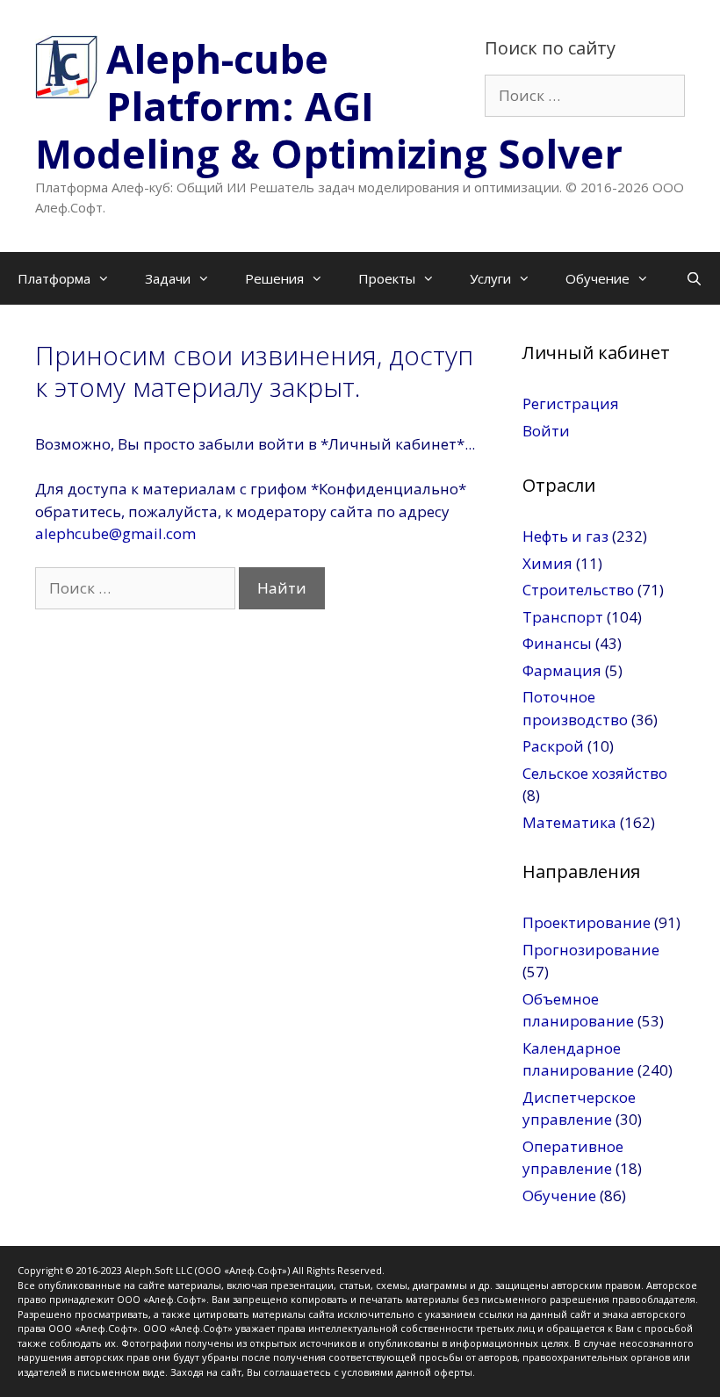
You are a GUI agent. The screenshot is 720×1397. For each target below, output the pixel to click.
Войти (546, 431)
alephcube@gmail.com (115, 533)
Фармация (561, 670)
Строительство (578, 590)
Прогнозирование (590, 950)
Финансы (557, 643)
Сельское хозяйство (594, 773)
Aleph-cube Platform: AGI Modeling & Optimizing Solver (329, 106)
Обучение (597, 278)
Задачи (168, 278)
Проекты (386, 278)
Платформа (54, 278)
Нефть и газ (565, 536)
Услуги (490, 278)
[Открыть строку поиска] (694, 278)
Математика (569, 822)
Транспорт (562, 617)
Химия (547, 563)
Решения (274, 278)
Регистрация (570, 403)
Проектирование (586, 922)
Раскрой (553, 746)
